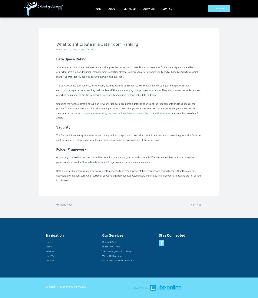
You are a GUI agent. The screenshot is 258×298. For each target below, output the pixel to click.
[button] (219, 8)
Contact (168, 8)
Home (98, 8)
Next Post (198, 204)
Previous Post (62, 204)
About (112, 8)
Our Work (149, 8)
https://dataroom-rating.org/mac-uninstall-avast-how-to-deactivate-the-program (126, 113)
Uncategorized (64, 49)
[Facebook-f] (161, 243)
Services (129, 8)
